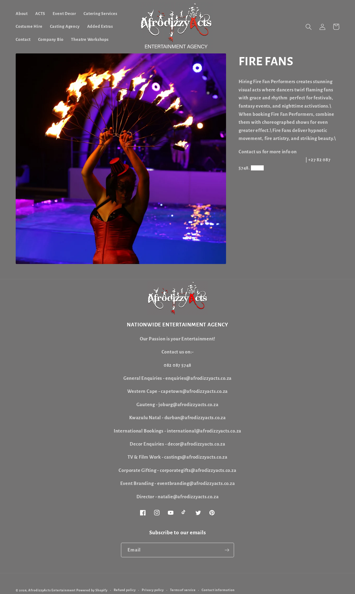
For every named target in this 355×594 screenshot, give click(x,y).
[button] (308, 27)
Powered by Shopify (91, 590)
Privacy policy (153, 590)
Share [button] (251, 186)
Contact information (218, 590)
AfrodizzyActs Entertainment (52, 590)
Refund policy (125, 590)
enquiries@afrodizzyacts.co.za (272, 159)
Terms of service (183, 590)
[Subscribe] (227, 550)
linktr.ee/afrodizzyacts (288, 167)
